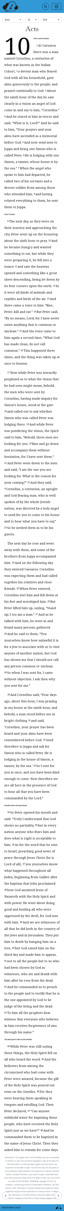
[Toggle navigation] (56, 6)
